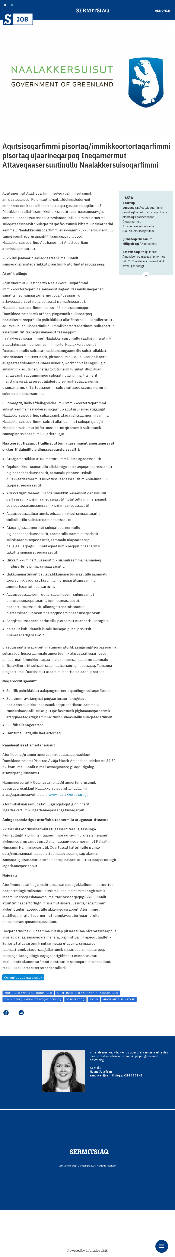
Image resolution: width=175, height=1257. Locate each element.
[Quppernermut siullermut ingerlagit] (18, 19)
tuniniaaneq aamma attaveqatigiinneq (32, 999)
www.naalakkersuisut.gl (68, 794)
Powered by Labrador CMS (87, 1251)
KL (5, 5)
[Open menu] (161, 1246)
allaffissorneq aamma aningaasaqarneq (87, 992)
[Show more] (145, 275)
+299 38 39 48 (132, 1075)
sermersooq (75, 999)
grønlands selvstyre (119, 999)
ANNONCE (162, 11)
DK (13, 5)
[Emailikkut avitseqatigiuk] (21, 1012)
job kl (93, 999)
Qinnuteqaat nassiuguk (23, 977)
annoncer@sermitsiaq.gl (106, 1075)
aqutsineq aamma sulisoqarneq (28, 992)
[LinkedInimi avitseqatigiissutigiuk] (13, 1012)
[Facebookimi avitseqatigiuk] (5, 1012)
